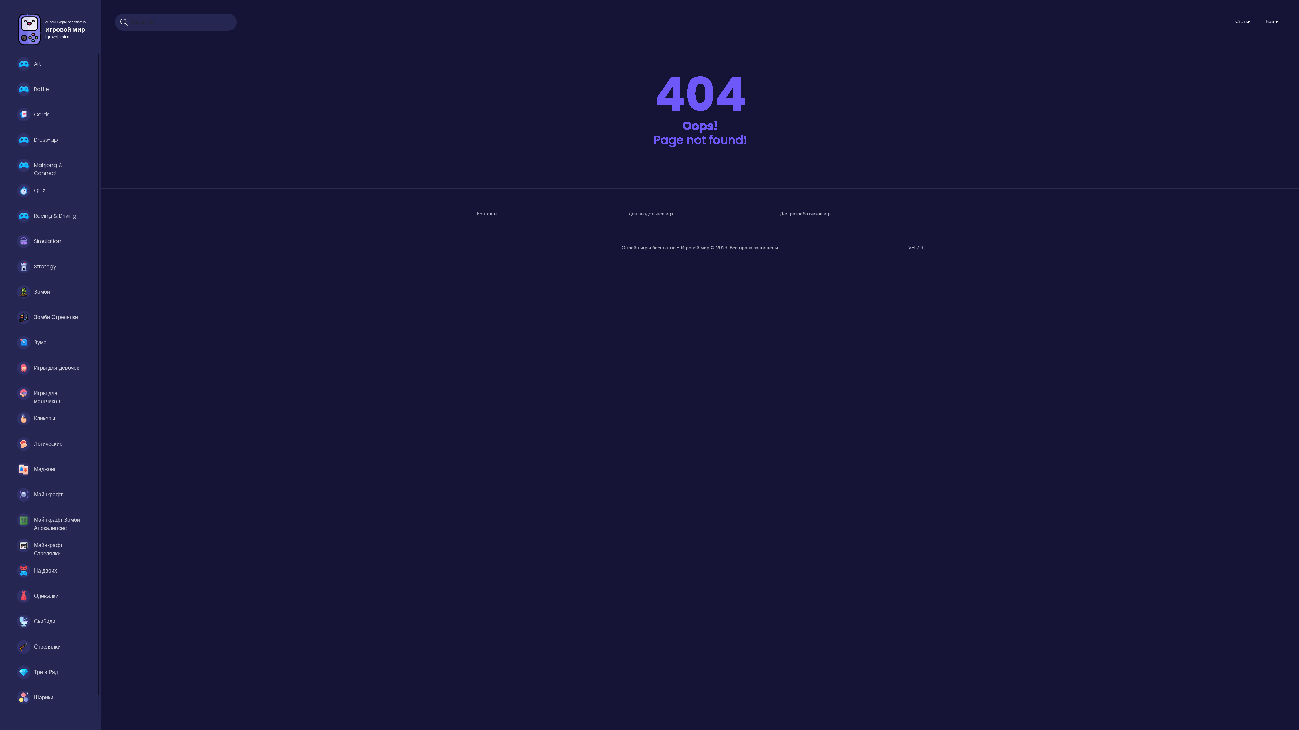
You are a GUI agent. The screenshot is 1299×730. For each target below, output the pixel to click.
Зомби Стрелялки (56, 317)
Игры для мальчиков (47, 396)
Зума (40, 342)
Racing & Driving (55, 216)
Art (37, 64)
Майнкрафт (48, 494)
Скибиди (44, 621)
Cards (42, 114)
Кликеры (44, 418)
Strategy (45, 266)
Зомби (42, 292)
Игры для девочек (56, 368)
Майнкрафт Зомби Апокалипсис (57, 523)
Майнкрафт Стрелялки (48, 548)
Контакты (487, 213)
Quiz (39, 190)
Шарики (43, 697)
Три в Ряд (46, 672)
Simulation (47, 241)
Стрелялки (47, 647)
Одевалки (46, 596)
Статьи (1243, 21)
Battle (41, 89)
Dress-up (46, 140)
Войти (1272, 21)
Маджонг (45, 469)
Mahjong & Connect (48, 168)
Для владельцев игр (651, 213)
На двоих (45, 571)
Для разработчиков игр (805, 213)
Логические (48, 444)
